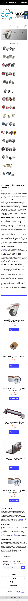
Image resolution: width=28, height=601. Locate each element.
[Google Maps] (26, 13)
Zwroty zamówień (14, 594)
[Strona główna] (14, 14)
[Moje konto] (17, 26)
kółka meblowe (14, 535)
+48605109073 (20, 592)
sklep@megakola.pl (11, 592)
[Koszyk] (24, 26)
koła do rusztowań (23, 519)
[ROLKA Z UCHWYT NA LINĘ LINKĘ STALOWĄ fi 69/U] (14, 482)
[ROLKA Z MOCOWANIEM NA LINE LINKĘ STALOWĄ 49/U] (14, 448)
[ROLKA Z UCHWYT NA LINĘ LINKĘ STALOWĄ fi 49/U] (14, 380)
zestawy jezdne (17, 527)
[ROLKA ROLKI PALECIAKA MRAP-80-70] (14, 346)
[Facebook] (26, 17)
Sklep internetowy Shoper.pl (14, 600)
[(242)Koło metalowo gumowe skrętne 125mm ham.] (14, 309)
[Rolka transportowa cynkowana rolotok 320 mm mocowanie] (14, 413)
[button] (3, 26)
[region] (14, 34)
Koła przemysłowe (4, 249)
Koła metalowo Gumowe (20, 33)
